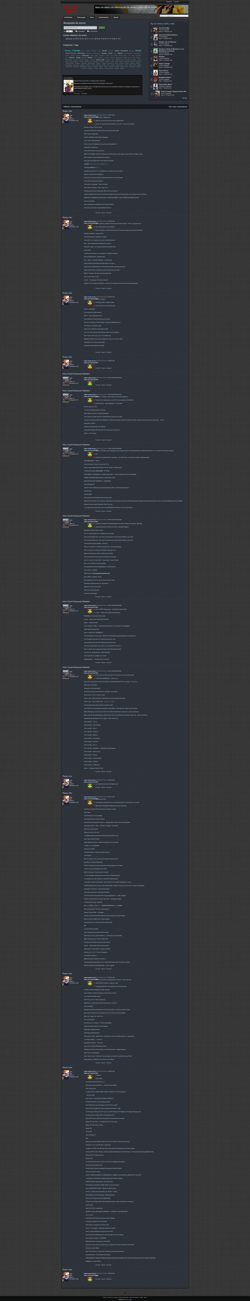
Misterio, (98, 63)
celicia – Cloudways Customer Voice (93, 768)
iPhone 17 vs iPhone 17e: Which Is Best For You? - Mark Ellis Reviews (102, 547)
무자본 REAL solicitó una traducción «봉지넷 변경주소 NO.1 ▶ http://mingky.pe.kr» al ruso (107, 882)
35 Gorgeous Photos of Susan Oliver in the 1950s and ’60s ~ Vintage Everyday (105, 1049)
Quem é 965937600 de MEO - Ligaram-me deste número (101, 1188)
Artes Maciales (70, 63)
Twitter (141, 1297)
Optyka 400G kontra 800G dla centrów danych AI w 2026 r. (99, 263)
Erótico (122, 68)
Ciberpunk (84, 63)
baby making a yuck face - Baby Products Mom (96, 413)
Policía (90, 66)
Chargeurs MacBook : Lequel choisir (93, 233)
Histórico (95, 66)
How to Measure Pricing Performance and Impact (97, 319)
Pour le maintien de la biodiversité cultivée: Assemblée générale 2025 (102, 649)
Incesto (76, 60)
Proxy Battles (68, 65)
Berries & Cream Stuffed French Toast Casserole (97, 919)
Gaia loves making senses (91, 829)
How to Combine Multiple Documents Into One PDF (99, 1231)
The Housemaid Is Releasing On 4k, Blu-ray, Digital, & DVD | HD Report (105, 1234)
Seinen (104, 51)
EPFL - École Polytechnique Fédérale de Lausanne (97, 243)
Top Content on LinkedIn (90, 570)
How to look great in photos (93, 1171)
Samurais (81, 60)
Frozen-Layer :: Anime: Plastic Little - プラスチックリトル (99, 701)
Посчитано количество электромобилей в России (97, 207)
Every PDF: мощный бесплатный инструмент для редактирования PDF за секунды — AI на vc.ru (110, 681)
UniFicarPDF (99, 1078)
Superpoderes (137, 53)
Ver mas (185, 98)
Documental (88, 61)
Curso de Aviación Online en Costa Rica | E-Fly (96, 464)
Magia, (87, 60)
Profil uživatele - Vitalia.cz (91, 755)
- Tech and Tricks (90, 1095)
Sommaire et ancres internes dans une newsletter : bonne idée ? (101, 691)
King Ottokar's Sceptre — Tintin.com (93, 1043)
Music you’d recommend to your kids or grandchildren (110, 120)
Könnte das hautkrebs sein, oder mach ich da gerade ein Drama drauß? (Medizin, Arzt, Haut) (108, 537)
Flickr (145, 1297)
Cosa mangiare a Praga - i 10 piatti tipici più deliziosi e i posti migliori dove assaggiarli (106, 626)
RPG (130, 65)
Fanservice (76, 65)
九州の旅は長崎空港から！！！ (92, 167)
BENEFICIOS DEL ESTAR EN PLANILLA (95, 959)
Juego (96, 68)
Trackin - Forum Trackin (90, 433)
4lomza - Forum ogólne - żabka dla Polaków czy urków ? (101, 1228)
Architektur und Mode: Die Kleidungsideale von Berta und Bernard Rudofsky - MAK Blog (119, 523)
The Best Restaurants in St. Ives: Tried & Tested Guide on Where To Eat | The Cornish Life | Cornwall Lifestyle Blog (114, 885)
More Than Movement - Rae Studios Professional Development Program (105, 1251)
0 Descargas (84, 93)
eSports (101, 68)
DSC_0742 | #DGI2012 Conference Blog (95, 563)
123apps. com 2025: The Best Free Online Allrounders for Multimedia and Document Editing (110, 1148)
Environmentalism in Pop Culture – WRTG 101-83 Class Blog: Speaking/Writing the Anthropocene (110, 636)
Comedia (76, 50)
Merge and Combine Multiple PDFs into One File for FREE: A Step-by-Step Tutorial (107, 1141)
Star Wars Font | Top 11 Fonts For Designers (95, 952)
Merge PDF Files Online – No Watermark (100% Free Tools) (101, 1121)
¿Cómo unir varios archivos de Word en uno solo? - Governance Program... (115, 124)
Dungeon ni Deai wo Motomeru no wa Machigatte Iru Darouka (171, 50)
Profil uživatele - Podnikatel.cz (92, 738)
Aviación (107, 61)
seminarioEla (87, 250)
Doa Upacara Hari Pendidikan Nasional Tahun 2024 (98, 497)
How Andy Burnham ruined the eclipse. (94, 819)
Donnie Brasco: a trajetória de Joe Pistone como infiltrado (99, 1059)
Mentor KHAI (89, 1158)
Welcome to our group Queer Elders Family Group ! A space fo (100, 1003)
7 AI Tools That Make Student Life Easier (94, 410)
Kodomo (84, 68)
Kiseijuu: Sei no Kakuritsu (167, 42)
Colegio (113, 65)
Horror (127, 63)
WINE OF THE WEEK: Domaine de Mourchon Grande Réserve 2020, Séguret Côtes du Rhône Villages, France (113, 154)
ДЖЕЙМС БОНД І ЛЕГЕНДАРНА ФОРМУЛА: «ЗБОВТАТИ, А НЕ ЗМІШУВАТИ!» (107, 1211)
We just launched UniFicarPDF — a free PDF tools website (101, 1085)
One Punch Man (164, 28)
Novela (138, 63)
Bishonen (108, 60)
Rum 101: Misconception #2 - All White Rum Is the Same (99, 533)
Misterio (88, 51)
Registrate (169, 1)
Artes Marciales (128, 53)
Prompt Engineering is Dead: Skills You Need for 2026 (98, 705)
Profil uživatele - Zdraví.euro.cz (92, 751)
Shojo (95, 57)
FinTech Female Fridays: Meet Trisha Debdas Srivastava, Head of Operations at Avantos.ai (109, 1201)
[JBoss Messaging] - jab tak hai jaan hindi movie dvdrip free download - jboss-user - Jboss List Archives (111, 711)
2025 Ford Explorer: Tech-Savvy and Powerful (96, 872)
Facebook (98, 1075)
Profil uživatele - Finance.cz (91, 741)
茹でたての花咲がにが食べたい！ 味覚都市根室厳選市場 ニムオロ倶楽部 (103, 905)
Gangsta (162, 57)
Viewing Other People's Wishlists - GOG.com (96, 543)
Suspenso (90, 68)
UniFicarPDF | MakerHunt (91, 147)
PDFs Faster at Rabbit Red (91, 134)
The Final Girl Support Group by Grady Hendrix (98, 1198)
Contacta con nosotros (112, 1297)
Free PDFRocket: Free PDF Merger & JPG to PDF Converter (101, 1105)
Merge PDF (89, 1128)
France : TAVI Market (89, 309)
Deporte (117, 66)
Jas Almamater (88, 494)
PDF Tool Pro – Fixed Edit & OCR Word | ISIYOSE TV (100, 1098)
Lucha (99, 51)
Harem (72, 55)
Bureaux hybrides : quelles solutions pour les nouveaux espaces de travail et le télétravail (119, 230)
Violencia (92, 60)
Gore (133, 55)
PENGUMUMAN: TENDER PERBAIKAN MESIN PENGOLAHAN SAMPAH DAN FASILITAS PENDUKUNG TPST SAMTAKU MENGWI (120, 1258)
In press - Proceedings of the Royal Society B (96, 280)
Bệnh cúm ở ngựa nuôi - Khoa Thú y (93, 1016)
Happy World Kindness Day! (91, 629)
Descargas (81, 17)
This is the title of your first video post (105, 305)
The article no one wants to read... (93, 325)
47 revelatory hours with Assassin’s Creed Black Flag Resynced (101, 879)
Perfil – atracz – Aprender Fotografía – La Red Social (98, 260)
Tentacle (132, 61)
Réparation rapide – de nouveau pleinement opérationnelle (100, 247)
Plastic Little (67, 111)
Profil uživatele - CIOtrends (91, 761)
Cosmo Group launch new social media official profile (98, 922)
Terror (83, 51)
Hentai (90, 57)
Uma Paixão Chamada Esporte (92, 996)
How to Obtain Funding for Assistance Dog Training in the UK (100, 993)
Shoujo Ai (138, 61)
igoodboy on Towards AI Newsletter (93, 862)
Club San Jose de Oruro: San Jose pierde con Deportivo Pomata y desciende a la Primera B (110, 1244)
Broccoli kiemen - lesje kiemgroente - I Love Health (109, 403)
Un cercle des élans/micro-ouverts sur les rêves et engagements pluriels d (105, 1161)
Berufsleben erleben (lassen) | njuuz (93, 530)
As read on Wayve (100, 299)
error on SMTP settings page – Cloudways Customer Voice (111, 609)
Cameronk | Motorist (89, 849)
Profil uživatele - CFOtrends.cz (92, 765)
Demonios (102, 55)
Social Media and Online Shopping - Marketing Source (100, 1195)
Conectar (176, 1)
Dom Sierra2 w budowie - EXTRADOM (96, 1238)
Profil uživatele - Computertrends (92, 758)
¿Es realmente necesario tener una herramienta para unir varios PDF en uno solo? (117, 802)
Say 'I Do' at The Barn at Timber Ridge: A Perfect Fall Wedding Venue (102, 322)
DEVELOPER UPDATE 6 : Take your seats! (107, 983)
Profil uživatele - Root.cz (90, 728)
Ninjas (121, 61)
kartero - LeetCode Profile (91, 622)
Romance (110, 51)
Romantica (81, 53)
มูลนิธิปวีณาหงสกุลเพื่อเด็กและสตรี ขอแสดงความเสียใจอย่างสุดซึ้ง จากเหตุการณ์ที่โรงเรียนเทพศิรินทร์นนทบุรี (111, 197)
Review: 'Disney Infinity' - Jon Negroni (94, 912)
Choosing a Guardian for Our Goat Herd (96, 1221)
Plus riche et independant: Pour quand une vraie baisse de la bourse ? (102, 646)
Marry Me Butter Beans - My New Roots (94, 256)
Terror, (116, 63)
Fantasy (138, 66)
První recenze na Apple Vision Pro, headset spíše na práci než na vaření (103, 416)
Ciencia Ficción (70, 53)
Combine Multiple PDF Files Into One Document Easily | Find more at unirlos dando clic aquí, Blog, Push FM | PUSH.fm (115, 194)
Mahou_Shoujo (123, 55)
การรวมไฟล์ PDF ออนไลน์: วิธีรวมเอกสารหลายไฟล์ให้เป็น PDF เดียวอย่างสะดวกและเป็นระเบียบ (108, 507)
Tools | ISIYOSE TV (91, 1135)
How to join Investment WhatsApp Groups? (95, 1046)
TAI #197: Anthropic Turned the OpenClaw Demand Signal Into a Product (103, 865)
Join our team (89, 1215)
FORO (104, 1297)
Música (139, 57)
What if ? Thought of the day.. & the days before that (97, 273)
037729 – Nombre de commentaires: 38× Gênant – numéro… (102, 1191)
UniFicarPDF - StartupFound (103, 117)
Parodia (112, 57)
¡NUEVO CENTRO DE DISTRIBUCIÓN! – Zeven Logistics (99, 965)
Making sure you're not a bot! (91, 832)
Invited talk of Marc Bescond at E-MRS (94, 345)
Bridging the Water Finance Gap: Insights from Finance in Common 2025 (103, 339)
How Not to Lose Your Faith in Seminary (94, 999)
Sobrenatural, (91, 63)
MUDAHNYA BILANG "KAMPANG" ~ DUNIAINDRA (97, 481)
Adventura (132, 66)
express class (89, 1205)
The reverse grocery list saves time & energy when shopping (100, 557)
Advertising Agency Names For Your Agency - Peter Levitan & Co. (101, 718)
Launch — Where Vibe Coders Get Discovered (108, 612)
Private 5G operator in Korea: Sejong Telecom (98, 1102)
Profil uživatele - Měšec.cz (91, 735)
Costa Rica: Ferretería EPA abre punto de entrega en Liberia (100, 809)
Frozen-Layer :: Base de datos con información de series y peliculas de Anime (104, 266)
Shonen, (104, 53)
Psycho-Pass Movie (165, 84)
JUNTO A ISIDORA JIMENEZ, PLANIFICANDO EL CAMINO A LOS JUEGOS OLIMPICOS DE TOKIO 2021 (113, 1175)
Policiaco (76, 66)
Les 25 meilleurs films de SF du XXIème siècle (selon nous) (99, 639)
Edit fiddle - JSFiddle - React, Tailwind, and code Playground (112, 396)
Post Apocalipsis (108, 68)
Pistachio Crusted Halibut (92, 1248)
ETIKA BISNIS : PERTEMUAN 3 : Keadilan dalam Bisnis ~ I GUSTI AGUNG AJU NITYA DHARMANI (110, 474)
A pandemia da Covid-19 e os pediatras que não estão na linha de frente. (103, 171)
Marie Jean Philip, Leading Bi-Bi (94, 1208)
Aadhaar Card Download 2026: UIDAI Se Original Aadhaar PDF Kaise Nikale (104, 915)
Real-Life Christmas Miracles (91, 590)
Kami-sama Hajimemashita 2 (168, 35)
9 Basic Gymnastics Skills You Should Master (96, 1026)
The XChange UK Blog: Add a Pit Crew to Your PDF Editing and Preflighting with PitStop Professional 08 (113, 1111)
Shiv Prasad (87, 812)
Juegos (101, 66)
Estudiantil (124, 51)
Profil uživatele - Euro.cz (90, 745)
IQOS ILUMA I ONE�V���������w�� (97, 573)
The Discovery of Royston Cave (94, 1165)
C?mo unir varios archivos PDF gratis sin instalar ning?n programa (101, 332)
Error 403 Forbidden (89, 1019)
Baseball (98, 65)
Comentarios (104, 17)
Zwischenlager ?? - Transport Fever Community (96, 659)
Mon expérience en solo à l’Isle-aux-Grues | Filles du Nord (99, 580)
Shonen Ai (100, 57)
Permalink (98, 212)
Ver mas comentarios (178, 107)
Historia (67, 55)
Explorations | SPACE (89, 423)
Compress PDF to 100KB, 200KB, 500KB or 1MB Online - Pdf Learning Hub (106, 1092)
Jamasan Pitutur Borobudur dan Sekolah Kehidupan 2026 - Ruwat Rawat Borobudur (106, 487)
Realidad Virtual (119, 60)
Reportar (103, 212)
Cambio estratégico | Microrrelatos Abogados (96, 137)
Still (85, 925)
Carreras (133, 60)
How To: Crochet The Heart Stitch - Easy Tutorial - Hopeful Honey (101, 560)
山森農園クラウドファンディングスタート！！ (96, 164)
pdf (96, 454)
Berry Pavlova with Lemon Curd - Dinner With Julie (97, 335)
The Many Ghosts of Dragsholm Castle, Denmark (97, 989)
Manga (104, 63)
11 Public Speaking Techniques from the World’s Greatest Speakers (102, 875)
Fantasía (68, 50)
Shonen (72, 57)
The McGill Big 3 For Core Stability (93, 815)
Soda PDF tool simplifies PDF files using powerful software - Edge (103, 1108)
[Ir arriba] (125, 1293)
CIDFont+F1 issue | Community (92, 586)
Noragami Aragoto (165, 77)
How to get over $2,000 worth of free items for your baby (98, 160)
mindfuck (77, 63)
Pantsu (104, 65)
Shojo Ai (107, 57)
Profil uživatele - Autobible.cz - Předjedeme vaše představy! (99, 748)
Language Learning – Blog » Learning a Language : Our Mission (101, 825)
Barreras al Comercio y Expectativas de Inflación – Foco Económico (113, 979)
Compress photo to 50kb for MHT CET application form (100, 1115)
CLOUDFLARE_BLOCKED (91, 929)
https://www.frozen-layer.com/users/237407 (91, 116)
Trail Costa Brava (88, 1006)
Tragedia (82, 65)
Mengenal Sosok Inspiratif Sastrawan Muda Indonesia (98, 504)
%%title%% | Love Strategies (91, 845)
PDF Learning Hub (91, 1088)
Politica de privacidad (124, 1297)
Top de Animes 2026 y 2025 (162, 24)
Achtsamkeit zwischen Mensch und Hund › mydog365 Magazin (112, 527)
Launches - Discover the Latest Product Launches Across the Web (101, 130)
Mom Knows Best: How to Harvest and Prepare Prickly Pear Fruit (101, 859)
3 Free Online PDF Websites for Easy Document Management (100, 144)
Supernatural (83, 66)
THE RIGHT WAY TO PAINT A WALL (105, 302)
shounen (121, 63)
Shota (112, 61)
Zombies (116, 68)
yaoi (112, 55)
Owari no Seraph (164, 64)
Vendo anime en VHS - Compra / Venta (94, 695)
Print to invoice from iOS (90, 406)
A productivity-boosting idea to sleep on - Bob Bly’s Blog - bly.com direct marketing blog (107, 822)
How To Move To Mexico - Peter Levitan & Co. (96, 187)
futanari (67, 61)
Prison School (163, 71)
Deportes (93, 51)
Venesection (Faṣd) (101, 799)
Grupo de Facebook (134, 1297)
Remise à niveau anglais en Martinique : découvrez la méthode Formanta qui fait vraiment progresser (111, 283)
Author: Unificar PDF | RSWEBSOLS (93, 632)
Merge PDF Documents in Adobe (94, 1125)
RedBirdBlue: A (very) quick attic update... (95, 616)
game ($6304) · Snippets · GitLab (92, 577)
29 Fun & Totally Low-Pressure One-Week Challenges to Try (100, 550)
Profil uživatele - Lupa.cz (90, 721)
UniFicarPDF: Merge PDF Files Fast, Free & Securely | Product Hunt (102, 430)
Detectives (89, 53)
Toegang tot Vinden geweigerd (92, 688)
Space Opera (119, 65)
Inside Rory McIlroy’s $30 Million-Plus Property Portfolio (98, 204)
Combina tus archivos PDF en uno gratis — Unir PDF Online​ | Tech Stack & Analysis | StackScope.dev (122, 457)
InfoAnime (68, 17)
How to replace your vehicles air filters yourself (96, 932)
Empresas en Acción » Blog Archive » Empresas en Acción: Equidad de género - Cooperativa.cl (109, 1036)
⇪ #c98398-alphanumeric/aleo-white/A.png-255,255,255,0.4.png (101, 835)
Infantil (92, 55)
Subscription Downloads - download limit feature (97, 889)
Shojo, (108, 55)
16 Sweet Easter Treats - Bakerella (93, 902)
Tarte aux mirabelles (89, 201)
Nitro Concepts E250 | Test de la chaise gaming (96, 909)
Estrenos (69, 38)
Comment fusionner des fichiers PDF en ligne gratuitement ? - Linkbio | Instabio (105, 895)
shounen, (131, 51)
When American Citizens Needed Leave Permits (97, 157)
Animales (127, 60)
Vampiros (78, 55)
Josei (134, 57)
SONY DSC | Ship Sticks (90, 685)
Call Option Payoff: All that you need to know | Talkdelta (100, 1218)
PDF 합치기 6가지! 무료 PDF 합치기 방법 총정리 (98, 1145)
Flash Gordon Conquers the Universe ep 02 (97, 1225)
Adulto (78, 57)
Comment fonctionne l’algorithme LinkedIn (95, 237)
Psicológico (95, 61)
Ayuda (115, 17)
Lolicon (81, 61)
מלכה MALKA (87, 855)
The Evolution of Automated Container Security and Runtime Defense (104, 1178)
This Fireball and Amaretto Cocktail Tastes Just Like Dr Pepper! (102, 1185)
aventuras (85, 55)
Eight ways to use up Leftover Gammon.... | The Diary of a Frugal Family (103, 935)
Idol (113, 60)
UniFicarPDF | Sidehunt (90, 955)
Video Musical (68, 60)
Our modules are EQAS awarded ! (93, 312)
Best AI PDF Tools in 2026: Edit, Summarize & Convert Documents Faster (105, 1118)
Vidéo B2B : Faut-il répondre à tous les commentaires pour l (100, 240)
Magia (96, 55)
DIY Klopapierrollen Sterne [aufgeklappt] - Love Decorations (100, 566)
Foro (92, 17)
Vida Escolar (69, 66)
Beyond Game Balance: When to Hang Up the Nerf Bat (98, 553)
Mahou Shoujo (127, 57)
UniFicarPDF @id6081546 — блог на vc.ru (107, 678)
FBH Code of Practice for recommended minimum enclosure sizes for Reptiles (104, 1013)
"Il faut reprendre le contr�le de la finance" (95, 656)
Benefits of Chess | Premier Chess (93, 127)
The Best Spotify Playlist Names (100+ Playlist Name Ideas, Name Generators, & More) (107, 962)
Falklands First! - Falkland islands (94, 1155)
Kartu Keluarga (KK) (89, 484)
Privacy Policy (87, 491)
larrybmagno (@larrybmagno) (92, 1029)
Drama (117, 51)
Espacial (84, 57)
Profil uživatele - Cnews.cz (91, 731)
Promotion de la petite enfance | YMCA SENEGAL (97, 652)
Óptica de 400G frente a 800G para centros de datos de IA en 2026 (101, 270)
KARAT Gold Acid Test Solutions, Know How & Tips (99, 1181)
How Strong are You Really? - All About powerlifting (97, 1023)
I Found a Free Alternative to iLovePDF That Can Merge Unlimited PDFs (114, 400)
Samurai (111, 66)
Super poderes (74, 61)
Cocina (139, 60)
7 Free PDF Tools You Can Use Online (94, 150)
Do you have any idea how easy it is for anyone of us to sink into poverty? (115, 675)
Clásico (102, 61)
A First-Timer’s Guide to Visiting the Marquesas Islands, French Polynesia (103, 177)
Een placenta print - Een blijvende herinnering (98, 1254)
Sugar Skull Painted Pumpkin (92, 839)
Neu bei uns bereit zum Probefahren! (94, 174)
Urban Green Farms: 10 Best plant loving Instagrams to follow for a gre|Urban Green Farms (108, 1056)
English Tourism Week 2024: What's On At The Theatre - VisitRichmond (103, 467)
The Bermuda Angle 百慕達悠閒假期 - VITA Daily (97, 471)
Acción (138, 50)
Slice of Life (100, 60)
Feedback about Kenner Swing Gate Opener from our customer (100, 191)
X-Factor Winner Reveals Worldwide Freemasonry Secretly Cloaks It (104, 1168)
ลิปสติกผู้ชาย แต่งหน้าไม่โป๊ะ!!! (93, 1261)
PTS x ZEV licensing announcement (93, 181)
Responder (109, 212)
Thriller (106, 66)
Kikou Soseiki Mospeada (72, 373)
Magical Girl (119, 57)
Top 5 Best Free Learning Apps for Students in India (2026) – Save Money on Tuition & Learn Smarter (110, 708)
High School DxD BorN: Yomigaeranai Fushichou (89, 81)
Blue (87, 1138)
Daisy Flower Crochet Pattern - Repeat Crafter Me (97, 949)
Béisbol (139, 65)
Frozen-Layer (128, 1299)
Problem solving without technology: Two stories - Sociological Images (102, 899)
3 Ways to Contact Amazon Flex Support (94, 426)
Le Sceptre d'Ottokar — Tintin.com (93, 1039)
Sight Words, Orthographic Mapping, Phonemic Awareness (111, 805)
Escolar (88, 65)
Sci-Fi (115, 53)
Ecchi (110, 53)
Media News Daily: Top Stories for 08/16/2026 (98, 1241)
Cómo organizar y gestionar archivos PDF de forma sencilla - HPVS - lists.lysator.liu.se (118, 223)
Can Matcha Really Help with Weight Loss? (107, 784)
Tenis (134, 65)
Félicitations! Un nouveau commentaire (94, 342)
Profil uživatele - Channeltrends (92, 725)
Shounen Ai (110, 63)
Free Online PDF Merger (90, 593)
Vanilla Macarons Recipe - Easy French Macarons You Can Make (101, 842)
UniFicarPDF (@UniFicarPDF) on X (95, 1082)
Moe (108, 65)
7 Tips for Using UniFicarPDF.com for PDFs (95, 869)
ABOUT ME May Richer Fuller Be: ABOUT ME (96, 939)
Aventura (126, 61)
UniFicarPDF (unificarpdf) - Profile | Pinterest (95, 184)
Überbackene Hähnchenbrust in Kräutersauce (96, 583)
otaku (116, 61)
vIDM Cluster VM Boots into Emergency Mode (96, 329)
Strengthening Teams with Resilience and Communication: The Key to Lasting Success (107, 1009)
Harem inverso (124, 66)
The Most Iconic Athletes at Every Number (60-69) (97, 942)
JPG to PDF (89, 1131)
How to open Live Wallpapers (92, 1052)
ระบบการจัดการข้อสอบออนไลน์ (92, 140)
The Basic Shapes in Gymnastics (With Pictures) (96, 852)
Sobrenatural (96, 53)
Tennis (93, 65)
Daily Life (132, 63)
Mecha (120, 53)
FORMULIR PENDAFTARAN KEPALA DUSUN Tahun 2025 (99, 477)
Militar (116, 55)
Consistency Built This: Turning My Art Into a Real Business (111, 986)
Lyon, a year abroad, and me (91, 276)
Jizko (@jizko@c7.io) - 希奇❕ (92, 460)
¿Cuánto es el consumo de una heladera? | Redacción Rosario (100, 253)
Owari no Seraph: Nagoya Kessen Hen (173, 91)
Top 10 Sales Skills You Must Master (105, 227)
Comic (126, 65)
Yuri (129, 55)
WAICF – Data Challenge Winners (93, 315)
